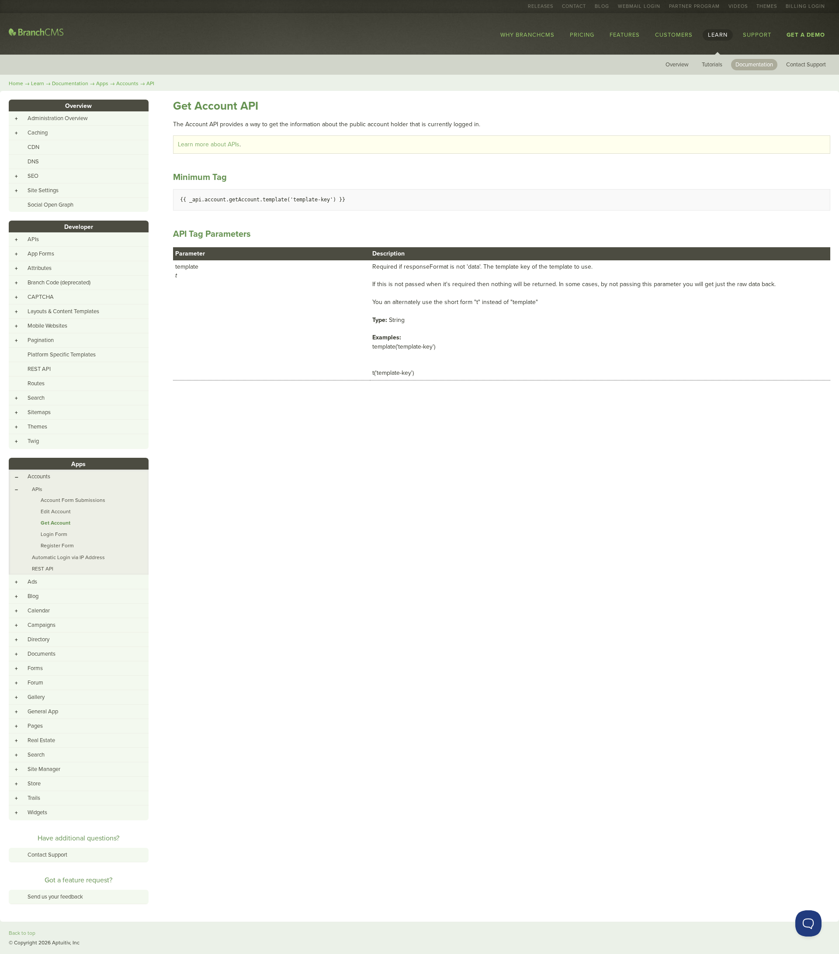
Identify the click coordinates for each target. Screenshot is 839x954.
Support (757, 34)
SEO (33, 176)
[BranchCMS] (36, 33)
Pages (35, 725)
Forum (35, 682)
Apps (102, 83)
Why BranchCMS (527, 34)
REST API (39, 369)
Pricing (582, 34)
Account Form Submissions (73, 500)
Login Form (54, 534)
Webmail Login (639, 6)
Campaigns (41, 625)
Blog (602, 6)
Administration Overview (58, 118)
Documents (41, 653)
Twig (33, 441)
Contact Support (806, 64)
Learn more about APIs (208, 144)
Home (16, 83)
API (150, 83)
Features (625, 34)
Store (34, 783)
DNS (33, 161)
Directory (38, 639)
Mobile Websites (47, 325)
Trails (34, 798)
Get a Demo (806, 34)
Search (36, 397)
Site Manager (44, 769)
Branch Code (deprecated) (59, 282)
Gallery (36, 697)
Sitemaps (39, 412)
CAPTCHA (41, 297)
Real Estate (41, 740)
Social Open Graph (50, 204)
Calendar (39, 610)
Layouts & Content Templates (63, 311)
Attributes (40, 268)
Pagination (41, 340)
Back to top (22, 933)
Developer (78, 227)
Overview (677, 64)
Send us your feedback (55, 896)
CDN (33, 147)
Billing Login (805, 6)
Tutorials (712, 64)
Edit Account (56, 511)
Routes (36, 383)
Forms (35, 668)
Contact (574, 6)
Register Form (57, 546)
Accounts (127, 83)
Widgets (37, 812)
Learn (718, 34)
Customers (674, 34)
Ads (32, 581)
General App (43, 711)
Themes (766, 6)
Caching (38, 132)
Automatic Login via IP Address (68, 557)
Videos (738, 6)
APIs (33, 239)
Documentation (754, 64)
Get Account (55, 523)
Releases (540, 6)
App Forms (41, 253)
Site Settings (43, 190)
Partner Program (694, 6)
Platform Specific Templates (62, 354)
